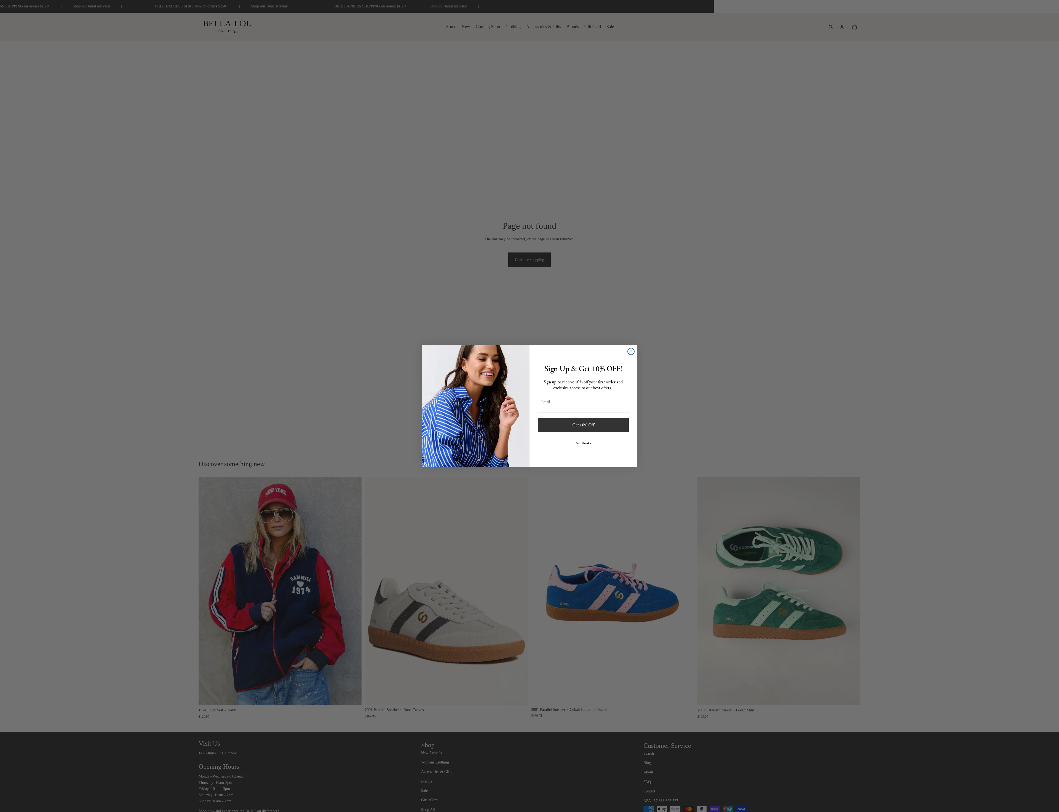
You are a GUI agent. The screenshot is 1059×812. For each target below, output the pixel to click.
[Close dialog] (631, 351)
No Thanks (583, 443)
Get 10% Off (583, 425)
